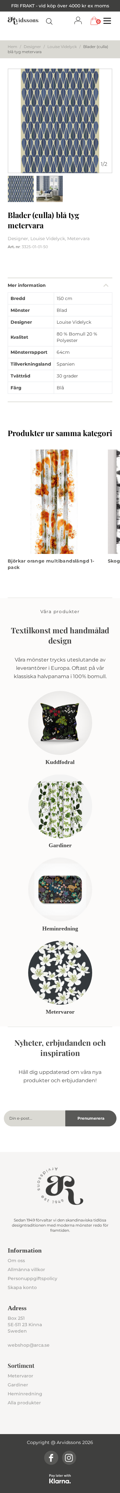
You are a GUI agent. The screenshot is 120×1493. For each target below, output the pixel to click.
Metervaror (20, 1376)
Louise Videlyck (62, 46)
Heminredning (25, 1394)
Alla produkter (24, 1403)
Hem (12, 46)
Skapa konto (22, 1287)
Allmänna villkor (26, 1269)
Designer (32, 46)
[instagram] (69, 1458)
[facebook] (51, 1458)
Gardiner (18, 1385)
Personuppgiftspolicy (32, 1278)
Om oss (16, 1260)
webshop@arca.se (29, 1345)
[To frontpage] (23, 21)
